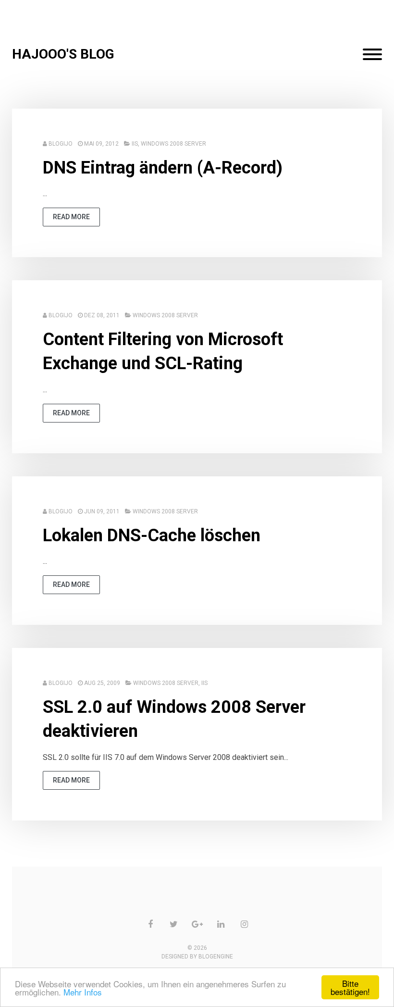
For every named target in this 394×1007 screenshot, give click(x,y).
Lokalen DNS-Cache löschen (151, 535)
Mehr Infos (82, 992)
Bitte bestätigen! (350, 987)
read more (71, 217)
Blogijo (61, 143)
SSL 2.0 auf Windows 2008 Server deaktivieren (174, 719)
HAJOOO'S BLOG (63, 54)
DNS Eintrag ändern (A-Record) (163, 168)
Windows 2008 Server (173, 143)
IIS (135, 143)
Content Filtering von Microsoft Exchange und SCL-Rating (163, 351)
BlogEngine (215, 956)
